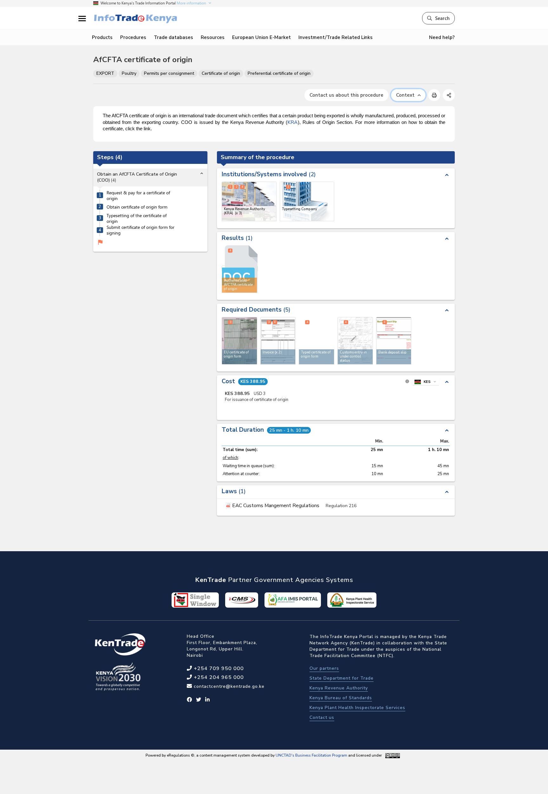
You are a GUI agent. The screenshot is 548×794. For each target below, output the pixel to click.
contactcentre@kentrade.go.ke (228, 686)
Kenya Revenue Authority (339, 688)
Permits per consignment (169, 73)
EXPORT (105, 73)
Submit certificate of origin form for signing (140, 230)
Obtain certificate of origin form (137, 207)
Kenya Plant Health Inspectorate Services (357, 708)
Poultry (129, 73)
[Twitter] (198, 699)
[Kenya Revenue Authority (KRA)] (249, 201)
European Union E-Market (261, 37)
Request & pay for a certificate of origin (138, 195)
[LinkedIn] (207, 699)
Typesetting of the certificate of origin (136, 218)
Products (102, 37)
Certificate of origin (221, 73)
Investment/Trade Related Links (335, 37)
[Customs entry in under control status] (355, 341)
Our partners (324, 668)
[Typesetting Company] (307, 201)
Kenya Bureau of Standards (341, 698)
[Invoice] (278, 341)
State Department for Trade (342, 678)
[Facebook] (189, 699)
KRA (292, 122)
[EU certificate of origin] (239, 341)
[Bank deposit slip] (394, 341)
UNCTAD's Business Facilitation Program (311, 755)
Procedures (133, 37)
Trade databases (173, 37)
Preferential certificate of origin (279, 73)
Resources (213, 37)
